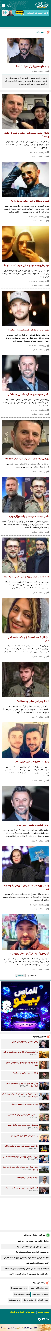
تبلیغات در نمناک (17, 1312)
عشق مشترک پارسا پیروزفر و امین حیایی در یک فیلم (26, 576)
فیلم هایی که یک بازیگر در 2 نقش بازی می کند (28, 953)
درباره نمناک (31, 1312)
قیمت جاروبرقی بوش (21, 1294)
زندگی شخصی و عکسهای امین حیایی (32, 825)
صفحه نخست (43, 1312)
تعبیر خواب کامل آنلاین (39, 1288)
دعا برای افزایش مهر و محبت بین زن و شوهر (33, 1241)
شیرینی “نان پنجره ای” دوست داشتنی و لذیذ (33, 1246)
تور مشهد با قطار (29, 1300)
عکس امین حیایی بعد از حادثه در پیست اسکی (28, 394)
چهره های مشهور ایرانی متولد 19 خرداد (32, 66)
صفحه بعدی (20, 975)
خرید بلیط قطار (14, 1300)
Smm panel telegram (40, 1294)
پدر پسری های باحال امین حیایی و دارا (32, 761)
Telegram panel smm (19, 1288)
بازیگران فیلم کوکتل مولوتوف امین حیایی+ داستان (27, 459)
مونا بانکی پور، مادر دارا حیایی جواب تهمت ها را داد (26, 265)
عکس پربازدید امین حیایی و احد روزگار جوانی (29, 516)
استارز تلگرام (43, 1300)
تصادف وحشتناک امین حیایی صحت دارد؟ (30, 201)
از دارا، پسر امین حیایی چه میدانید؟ (33, 701)
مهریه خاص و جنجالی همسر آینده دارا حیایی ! (28, 330)
